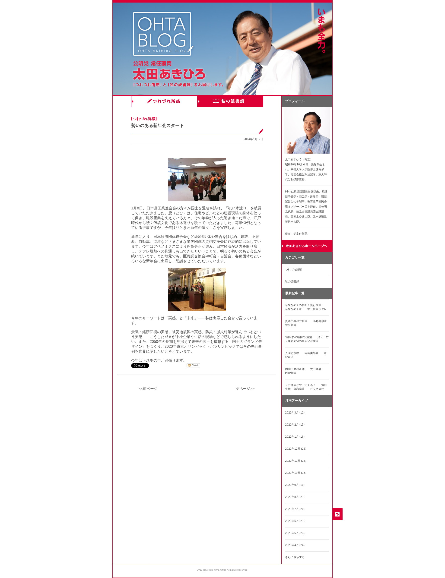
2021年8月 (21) (295, 497)
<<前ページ (148, 389)
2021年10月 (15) (295, 472)
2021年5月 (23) (295, 533)
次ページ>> (244, 389)
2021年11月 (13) (295, 460)
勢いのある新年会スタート (157, 125)
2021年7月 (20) (295, 509)
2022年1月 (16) (295, 436)
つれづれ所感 (164, 101)
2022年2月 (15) (295, 424)
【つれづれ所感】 (144, 119)
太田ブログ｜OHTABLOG (163, 34)
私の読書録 (230, 101)
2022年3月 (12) (295, 412)
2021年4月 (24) (295, 545)
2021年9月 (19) (295, 484)
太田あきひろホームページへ (307, 246)
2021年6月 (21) (295, 521)
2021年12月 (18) (295, 448)
